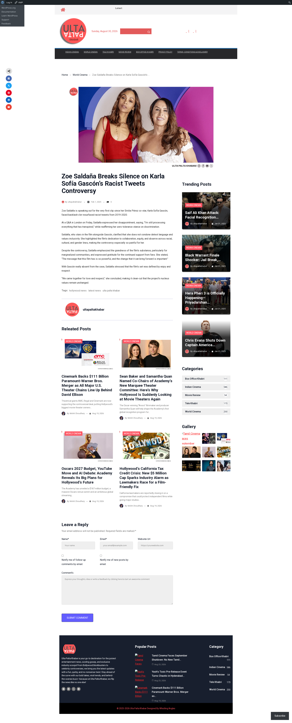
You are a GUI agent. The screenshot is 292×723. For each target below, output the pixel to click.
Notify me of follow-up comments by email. (74, 561)
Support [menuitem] (5, 19)
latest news (94, 290)
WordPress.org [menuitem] (9, 8)
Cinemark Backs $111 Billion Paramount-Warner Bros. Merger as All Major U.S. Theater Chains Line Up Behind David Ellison (87, 385)
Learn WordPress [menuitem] (10, 15)
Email (103, 539)
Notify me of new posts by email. (114, 561)
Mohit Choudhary (77, 413)
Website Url (144, 539)
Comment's (67, 572)
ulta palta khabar (111, 290)
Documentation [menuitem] (9, 11)
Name (65, 539)
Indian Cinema (72, 52)
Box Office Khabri (145, 52)
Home (65, 74)
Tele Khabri (108, 52)
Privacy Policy (165, 52)
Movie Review (125, 52)
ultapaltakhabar (75, 202)
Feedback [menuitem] (6, 23)
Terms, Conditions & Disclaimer (192, 52)
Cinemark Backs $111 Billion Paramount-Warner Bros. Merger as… (170, 691)
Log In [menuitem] (9, 2)
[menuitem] (2, 2)
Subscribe (280, 715)
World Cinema (91, 52)
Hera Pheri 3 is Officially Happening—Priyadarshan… (205, 298)
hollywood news (78, 290)
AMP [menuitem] (20, 2)
